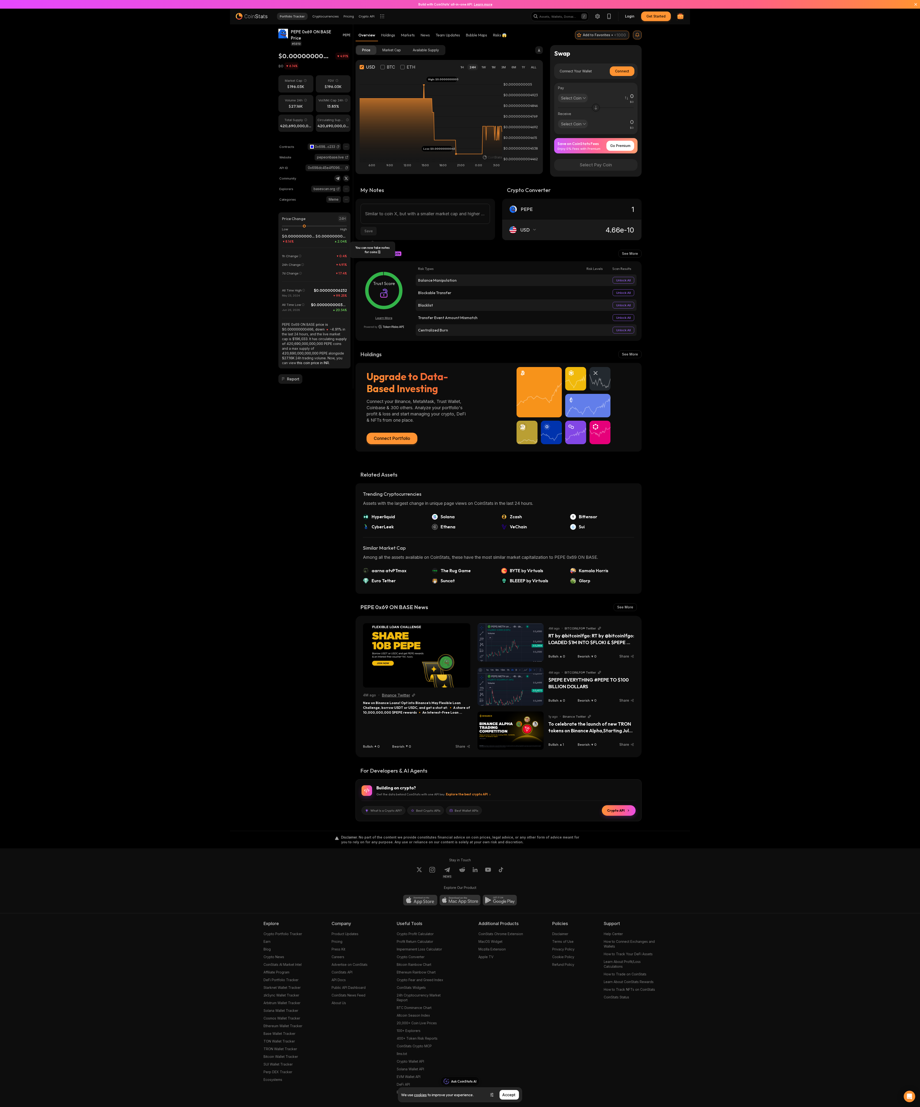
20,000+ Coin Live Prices (417, 1023)
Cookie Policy (563, 957)
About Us (339, 1003)
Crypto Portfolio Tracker (283, 934)
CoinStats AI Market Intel (283, 964)
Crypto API (616, 810)
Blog (267, 949)
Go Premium (620, 146)
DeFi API (403, 1084)
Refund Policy (563, 964)
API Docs (339, 980)
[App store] (420, 900)
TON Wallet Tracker (279, 1041)
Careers (338, 957)
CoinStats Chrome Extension (500, 934)
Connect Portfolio (392, 438)
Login (629, 16)
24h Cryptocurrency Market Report (419, 997)
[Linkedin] (475, 872)
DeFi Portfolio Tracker (281, 980)
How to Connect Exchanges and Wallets (629, 943)
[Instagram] (432, 872)
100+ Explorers (408, 1031)
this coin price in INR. (313, 363)
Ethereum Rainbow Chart (416, 972)
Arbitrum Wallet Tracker (282, 1003)
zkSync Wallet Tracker (281, 995)
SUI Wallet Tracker (278, 1064)
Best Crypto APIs (428, 810)
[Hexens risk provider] (384, 326)
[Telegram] (337, 178)
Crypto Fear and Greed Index (420, 980)
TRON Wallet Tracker (280, 1049)
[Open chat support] (909, 1096)
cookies (420, 1094)
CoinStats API (342, 972)
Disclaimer (560, 934)
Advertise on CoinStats (350, 964)
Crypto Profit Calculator (415, 934)
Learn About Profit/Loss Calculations (622, 964)
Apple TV (486, 957)
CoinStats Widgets (411, 987)
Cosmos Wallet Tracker (282, 1018)
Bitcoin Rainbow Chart (414, 964)
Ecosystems (273, 1080)
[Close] (913, 4)
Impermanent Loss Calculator (419, 949)
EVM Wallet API (408, 1077)
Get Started (656, 16)
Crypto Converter (411, 957)
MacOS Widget (490, 941)
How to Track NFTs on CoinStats (629, 989)
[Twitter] (346, 178)
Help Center (613, 934)
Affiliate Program (276, 972)
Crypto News (274, 957)
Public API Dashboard (349, 987)
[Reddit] (462, 872)
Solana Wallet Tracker (281, 1010)
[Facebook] (501, 872)
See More (630, 253)
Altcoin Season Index (413, 1015)
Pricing (337, 941)
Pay (561, 88)
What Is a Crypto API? (386, 810)
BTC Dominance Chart (414, 1008)
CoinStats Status (616, 997)
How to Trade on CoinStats (625, 974)
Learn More (383, 318)
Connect (622, 71)
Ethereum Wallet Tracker (283, 1026)
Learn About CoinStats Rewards (629, 982)
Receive (564, 114)
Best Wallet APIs (466, 810)
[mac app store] (460, 900)
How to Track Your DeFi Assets (628, 954)
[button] (338, 147)
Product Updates (345, 934)
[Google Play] (500, 900)
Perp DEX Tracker (278, 1072)
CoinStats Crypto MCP (414, 1046)
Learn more (483, 4)
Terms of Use (563, 941)
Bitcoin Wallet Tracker (281, 1057)
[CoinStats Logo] (251, 16)
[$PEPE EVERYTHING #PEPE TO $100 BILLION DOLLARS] (510, 686)
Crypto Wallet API (410, 1061)
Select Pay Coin (596, 164)
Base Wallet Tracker (279, 1033)
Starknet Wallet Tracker (282, 987)
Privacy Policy (563, 949)
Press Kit (338, 949)
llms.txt (402, 1054)
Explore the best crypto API (467, 794)
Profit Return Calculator (415, 941)
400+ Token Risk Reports (417, 1038)
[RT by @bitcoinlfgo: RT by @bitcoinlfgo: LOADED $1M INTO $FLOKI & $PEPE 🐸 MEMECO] (510, 642)
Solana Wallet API (410, 1069)
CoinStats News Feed (348, 995)
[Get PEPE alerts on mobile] (637, 35)
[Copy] (338, 147)
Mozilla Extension (492, 949)
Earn (267, 941)
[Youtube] (488, 872)
